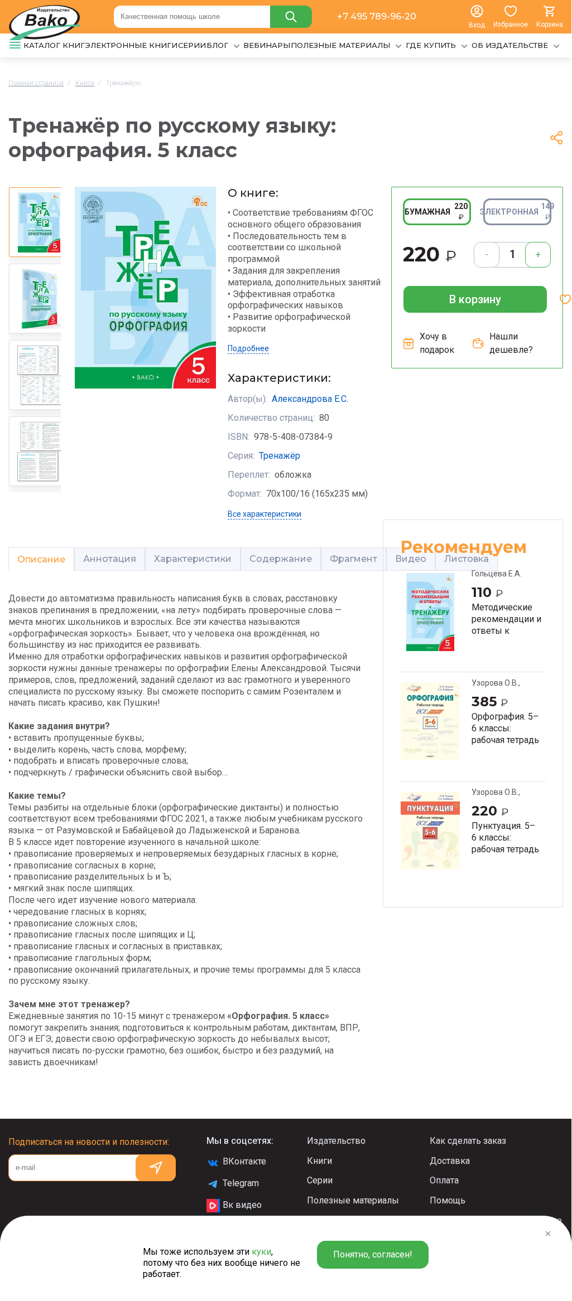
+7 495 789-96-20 (376, 16)
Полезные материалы (353, 1200)
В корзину (475, 299)
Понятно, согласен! (372, 1254)
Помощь (447, 1200)
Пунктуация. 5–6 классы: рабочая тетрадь (505, 837)
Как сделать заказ (468, 1140)
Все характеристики (264, 513)
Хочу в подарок (437, 343)
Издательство (336, 1140)
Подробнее (248, 348)
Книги (319, 1161)
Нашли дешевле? (511, 343)
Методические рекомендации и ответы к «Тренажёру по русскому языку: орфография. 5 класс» (506, 618)
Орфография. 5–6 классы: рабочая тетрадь (505, 728)
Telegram (241, 1183)
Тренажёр (279, 455)
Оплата (444, 1180)
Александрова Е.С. (310, 399)
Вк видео (242, 1205)
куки (261, 1251)
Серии (320, 1180)
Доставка (450, 1161)
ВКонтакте (244, 1161)
